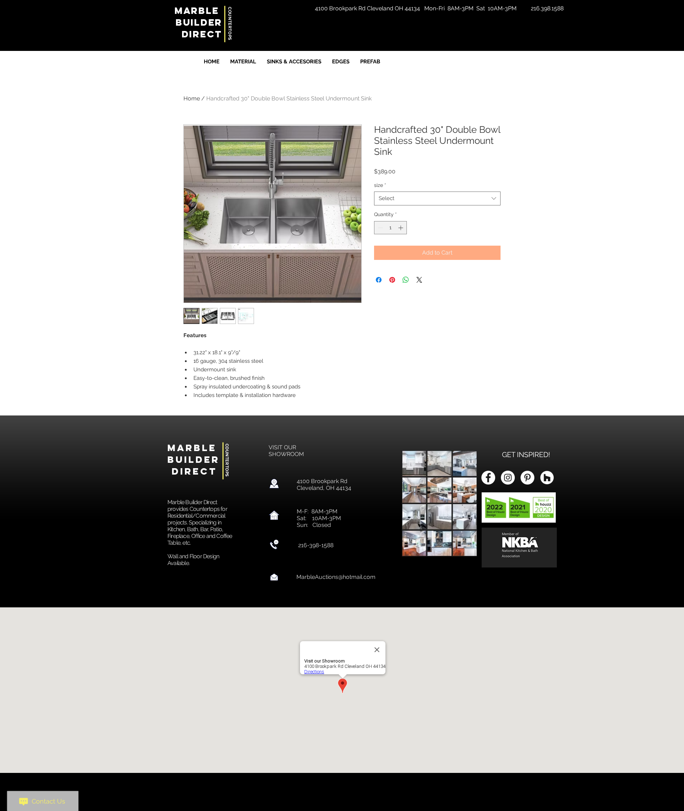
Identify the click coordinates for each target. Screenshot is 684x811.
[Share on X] (419, 280)
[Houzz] (547, 478)
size (380, 185)
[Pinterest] (527, 478)
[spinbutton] (390, 227)
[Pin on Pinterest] (392, 280)
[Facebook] (488, 478)
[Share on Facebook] (378, 280)
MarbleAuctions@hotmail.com (335, 577)
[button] (547, 9)
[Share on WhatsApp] (405, 280)
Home (191, 98)
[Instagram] (508, 478)
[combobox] (437, 198)
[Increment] (401, 227)
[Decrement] (379, 227)
